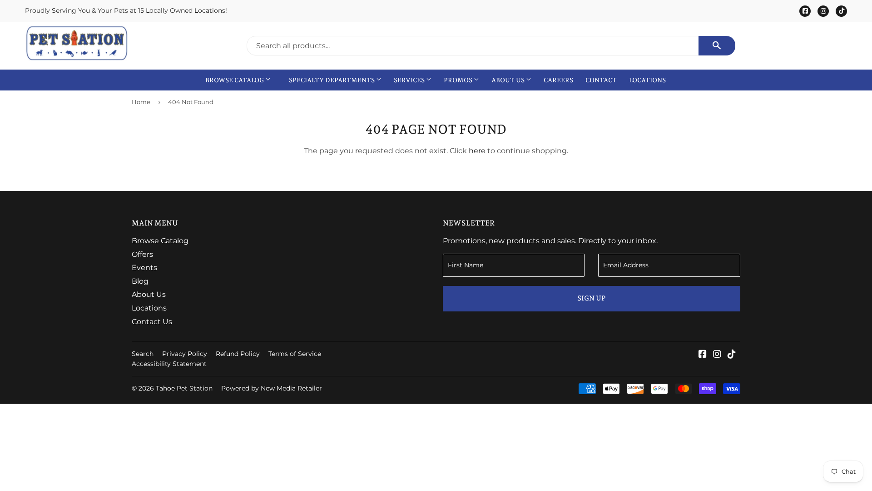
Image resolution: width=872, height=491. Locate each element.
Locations (647, 80)
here (477, 150)
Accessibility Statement (169, 363)
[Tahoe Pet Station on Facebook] (703, 355)
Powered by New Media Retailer (271, 388)
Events (144, 267)
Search (143, 353)
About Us (508, 80)
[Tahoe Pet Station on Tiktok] (732, 355)
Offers (142, 254)
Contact (601, 80)
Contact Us (152, 321)
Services (410, 80)
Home (141, 101)
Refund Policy (238, 353)
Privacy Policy (184, 353)
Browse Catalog (235, 80)
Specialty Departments (332, 80)
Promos (459, 80)
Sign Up (591, 298)
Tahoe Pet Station (184, 388)
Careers (558, 80)
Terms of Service (294, 353)
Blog (140, 281)
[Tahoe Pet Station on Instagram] (717, 355)
